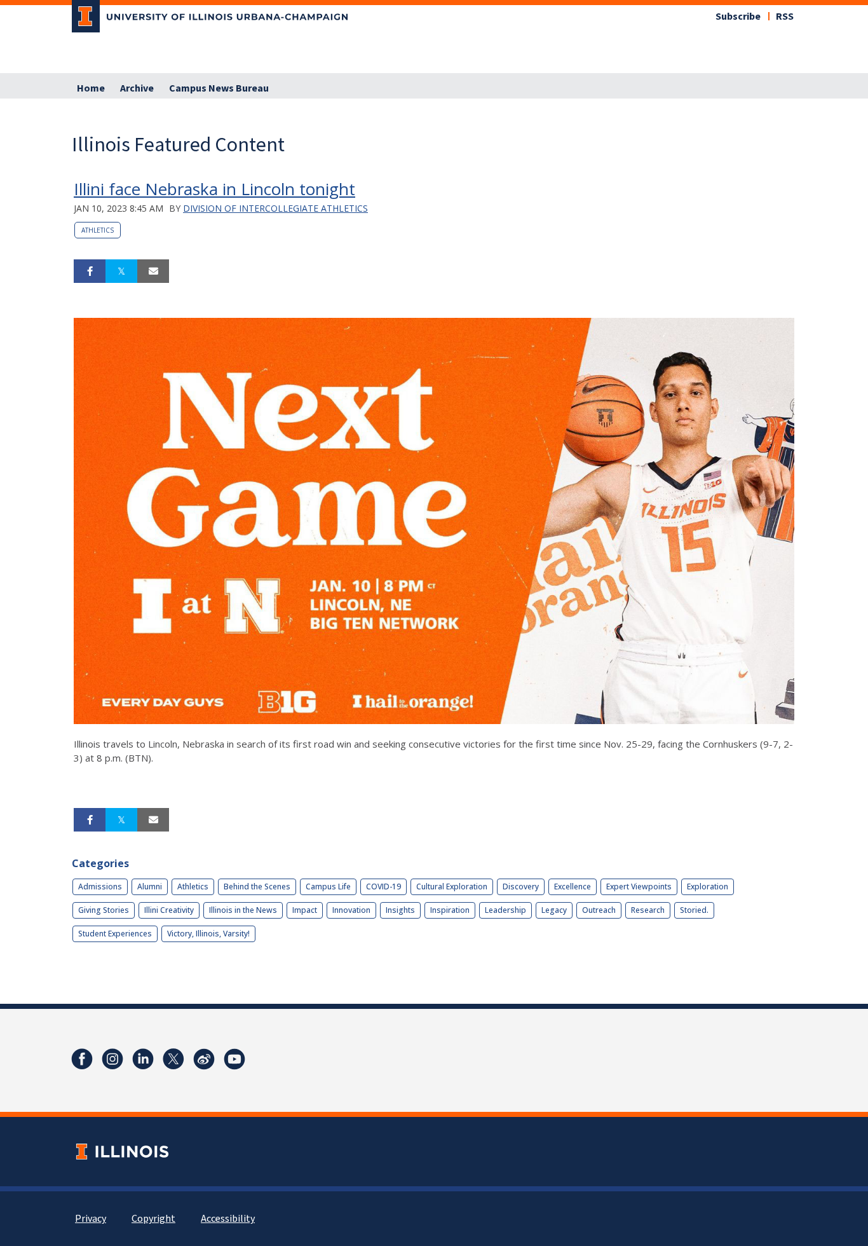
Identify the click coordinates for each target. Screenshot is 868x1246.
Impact (304, 910)
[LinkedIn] (143, 1059)
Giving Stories (103, 910)
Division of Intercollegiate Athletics (275, 208)
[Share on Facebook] (89, 271)
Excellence (572, 886)
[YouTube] (234, 1059)
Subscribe (738, 17)
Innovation (351, 910)
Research (648, 910)
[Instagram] (112, 1059)
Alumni (149, 886)
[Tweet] (121, 271)
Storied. (694, 910)
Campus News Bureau (219, 88)
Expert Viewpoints (639, 886)
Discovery (521, 886)
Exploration (707, 886)
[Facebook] (82, 1059)
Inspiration (450, 910)
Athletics (97, 230)
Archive (137, 88)
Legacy (554, 910)
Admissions (100, 886)
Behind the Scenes (257, 886)
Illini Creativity (169, 910)
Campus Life (328, 886)
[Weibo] (204, 1059)
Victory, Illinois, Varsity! (208, 933)
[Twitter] (173, 1059)
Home (91, 88)
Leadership (505, 910)
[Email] (153, 271)
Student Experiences (115, 933)
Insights (400, 910)
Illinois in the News (243, 910)
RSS (785, 17)
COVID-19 (383, 886)
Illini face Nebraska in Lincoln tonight (214, 188)
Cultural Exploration (451, 886)
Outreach (599, 910)
